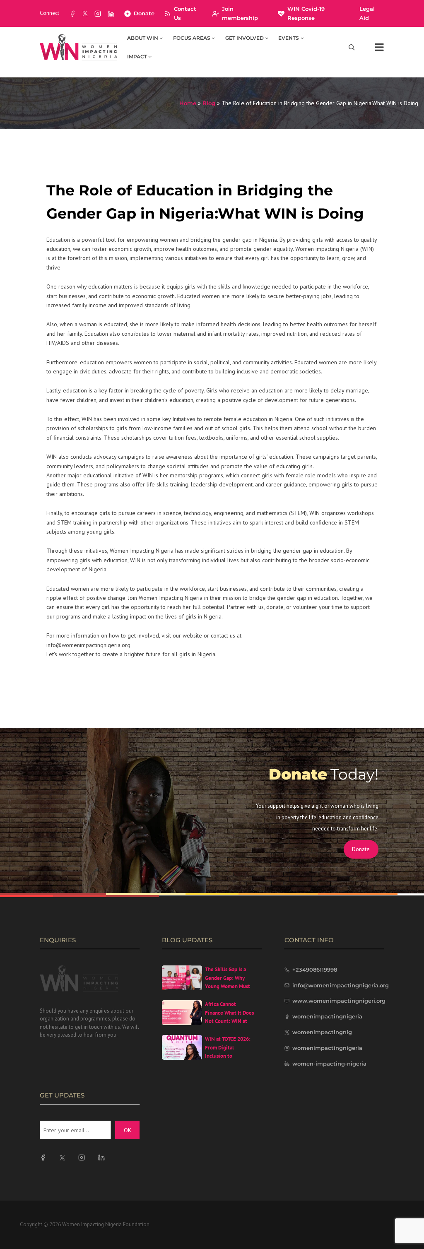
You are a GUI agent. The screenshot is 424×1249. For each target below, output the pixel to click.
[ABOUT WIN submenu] (161, 37)
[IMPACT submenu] (150, 56)
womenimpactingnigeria (327, 1016)
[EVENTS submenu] (302, 37)
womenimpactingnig (322, 1032)
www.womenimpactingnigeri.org (338, 1000)
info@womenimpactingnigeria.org (340, 985)
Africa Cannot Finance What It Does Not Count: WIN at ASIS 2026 (229, 1017)
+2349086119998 (314, 969)
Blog (208, 103)
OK (127, 1130)
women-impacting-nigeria (329, 1063)
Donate (144, 13)
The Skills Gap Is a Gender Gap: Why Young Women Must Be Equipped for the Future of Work (228, 986)
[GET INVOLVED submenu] (266, 37)
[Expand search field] (351, 47)
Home (187, 103)
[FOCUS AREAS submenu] (213, 37)
